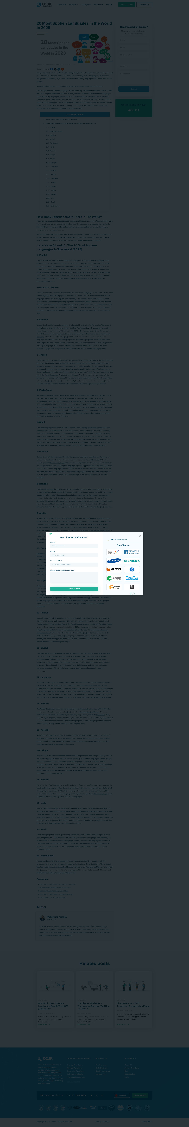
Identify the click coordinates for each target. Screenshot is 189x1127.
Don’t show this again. (118, 540)
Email (52, 551)
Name (53, 542)
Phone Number (56, 561)
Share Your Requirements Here (62, 570)
